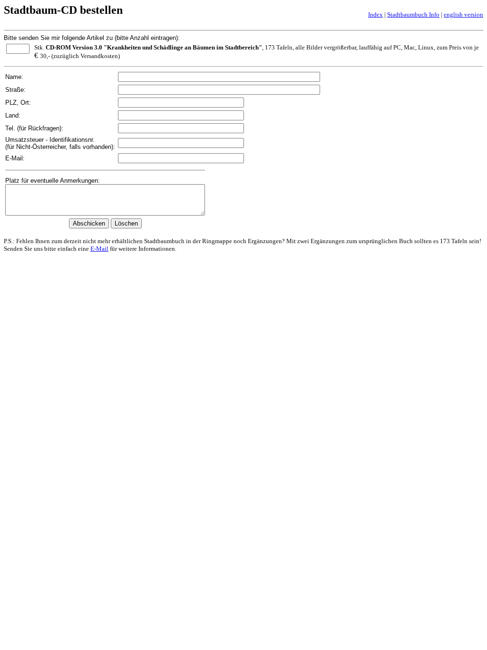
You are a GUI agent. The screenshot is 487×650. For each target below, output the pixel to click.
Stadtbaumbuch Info (413, 14)
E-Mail (99, 248)
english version (463, 14)
